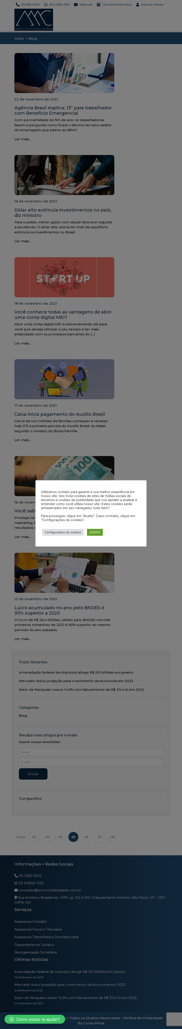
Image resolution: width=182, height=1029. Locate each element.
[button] (34, 1019)
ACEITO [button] (95, 532)
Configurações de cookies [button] (63, 532)
